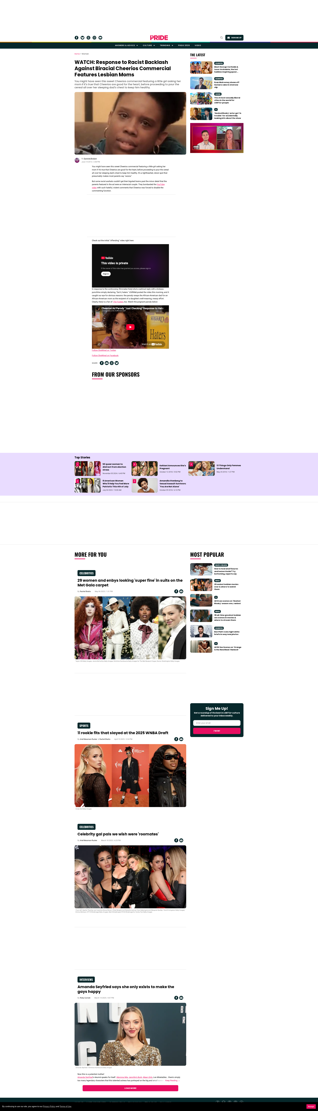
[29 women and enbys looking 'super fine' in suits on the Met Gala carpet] (130, 627)
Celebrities (219, 63)
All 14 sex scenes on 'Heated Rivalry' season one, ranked (227, 602)
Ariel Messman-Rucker (88, 739)
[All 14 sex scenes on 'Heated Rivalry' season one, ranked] (201, 600)
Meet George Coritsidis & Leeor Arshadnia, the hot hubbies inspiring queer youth (226, 71)
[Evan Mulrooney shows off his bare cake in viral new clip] (201, 82)
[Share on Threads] (112, 363)
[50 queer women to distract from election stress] (88, 468)
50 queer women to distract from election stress (114, 467)
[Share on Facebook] (102, 363)
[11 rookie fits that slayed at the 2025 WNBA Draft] (130, 775)
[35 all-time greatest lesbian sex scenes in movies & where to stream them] (201, 615)
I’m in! (217, 730)
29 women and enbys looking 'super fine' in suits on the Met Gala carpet (130, 583)
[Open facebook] (77, 38)
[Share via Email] (107, 363)
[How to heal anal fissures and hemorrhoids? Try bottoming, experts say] (201, 569)
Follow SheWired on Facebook (105, 355)
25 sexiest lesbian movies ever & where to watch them (226, 587)
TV (216, 109)
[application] (216, 138)
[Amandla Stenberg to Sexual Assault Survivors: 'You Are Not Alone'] (145, 485)
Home (77, 54)
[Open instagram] (94, 38)
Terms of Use (65, 1106)
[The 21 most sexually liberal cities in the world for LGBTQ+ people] (201, 98)
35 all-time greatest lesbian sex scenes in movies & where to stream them (227, 617)
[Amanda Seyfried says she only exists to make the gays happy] (130, 1034)
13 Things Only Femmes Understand (229, 467)
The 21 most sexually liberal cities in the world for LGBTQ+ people (227, 100)
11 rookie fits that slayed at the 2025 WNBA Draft (123, 733)
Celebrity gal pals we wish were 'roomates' (118, 834)
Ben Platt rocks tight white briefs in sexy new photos (226, 633)
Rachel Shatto (85, 591)
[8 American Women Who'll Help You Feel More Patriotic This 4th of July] (88, 485)
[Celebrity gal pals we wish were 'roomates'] (130, 876)
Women (85, 54)
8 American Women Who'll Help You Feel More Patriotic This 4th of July (116, 483)
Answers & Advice (125, 45)
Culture (147, 45)
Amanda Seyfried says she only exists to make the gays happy (126, 989)
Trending (165, 45)
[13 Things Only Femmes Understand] (201, 468)
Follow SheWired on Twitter (104, 350)
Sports (84, 726)
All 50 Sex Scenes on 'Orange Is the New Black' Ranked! (227, 648)
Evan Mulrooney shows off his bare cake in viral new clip (226, 85)
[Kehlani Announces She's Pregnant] (145, 468)
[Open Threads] (88, 38)
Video (198, 45)
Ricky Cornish (85, 998)
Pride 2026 (184, 45)
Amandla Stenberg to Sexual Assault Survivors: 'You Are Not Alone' (173, 483)
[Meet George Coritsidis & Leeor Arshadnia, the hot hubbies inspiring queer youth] (201, 67)
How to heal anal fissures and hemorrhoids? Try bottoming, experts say (226, 571)
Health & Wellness (221, 565)
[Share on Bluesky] (117, 363)
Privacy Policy (49, 1106)
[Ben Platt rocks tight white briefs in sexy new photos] (201, 630)
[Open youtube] (100, 38)
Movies (217, 581)
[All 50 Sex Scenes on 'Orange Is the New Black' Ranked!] (201, 646)
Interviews (86, 980)
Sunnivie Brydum (90, 159)
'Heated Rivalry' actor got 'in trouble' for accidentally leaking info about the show (227, 116)
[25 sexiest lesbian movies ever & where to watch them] (201, 584)
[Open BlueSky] (82, 38)
